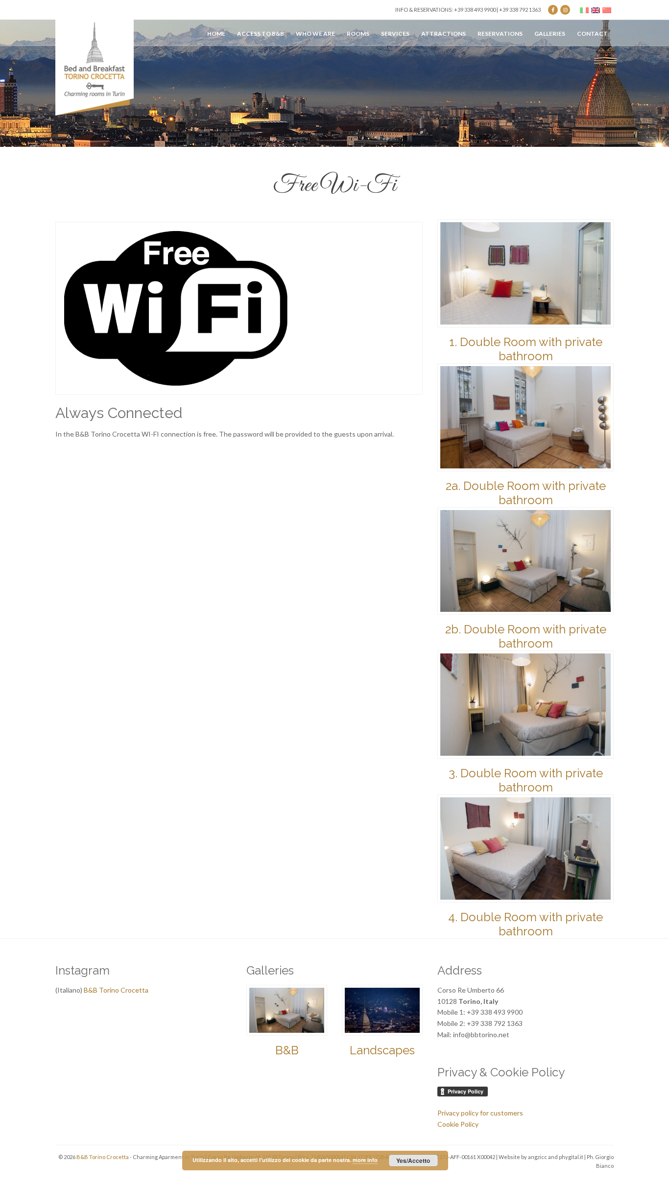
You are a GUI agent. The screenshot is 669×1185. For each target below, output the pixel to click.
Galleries (549, 33)
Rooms (358, 33)
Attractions (443, 33)
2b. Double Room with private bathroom (525, 636)
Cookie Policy (457, 1124)
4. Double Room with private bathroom (525, 924)
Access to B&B (260, 33)
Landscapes (382, 1050)
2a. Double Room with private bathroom (526, 493)
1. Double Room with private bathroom (525, 349)
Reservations (500, 33)
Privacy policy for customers (480, 1113)
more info (365, 1159)
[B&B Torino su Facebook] (553, 10)
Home (216, 33)
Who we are (315, 33)
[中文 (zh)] (606, 9)
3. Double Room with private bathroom (526, 780)
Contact (592, 33)
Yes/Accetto (413, 1160)
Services (395, 33)
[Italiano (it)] (584, 9)
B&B (287, 1050)
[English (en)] (595, 9)
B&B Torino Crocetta (116, 990)
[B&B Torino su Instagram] (565, 10)
